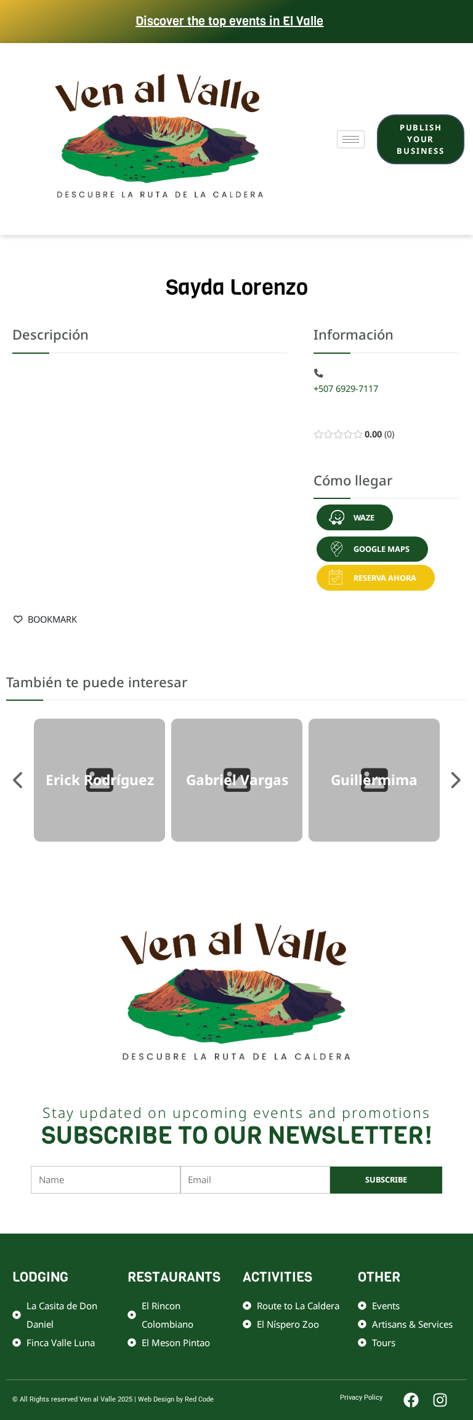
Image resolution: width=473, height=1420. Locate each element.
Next (454, 780)
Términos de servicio (363, 1213)
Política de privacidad (284, 1213)
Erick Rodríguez (100, 780)
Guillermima (374, 780)
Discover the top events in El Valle (229, 21)
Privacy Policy (361, 1398)
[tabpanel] (99, 780)
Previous (18, 780)
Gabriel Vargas (237, 780)
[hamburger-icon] (351, 139)
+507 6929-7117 (345, 388)
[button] (355, 517)
